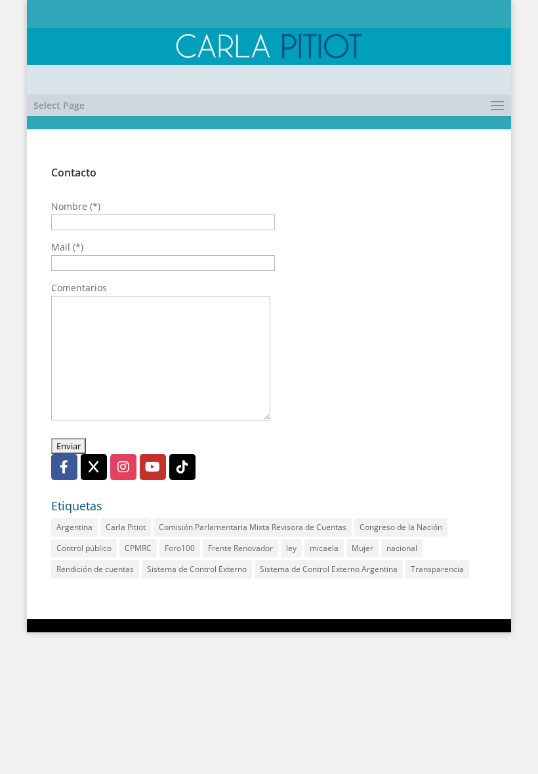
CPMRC (138, 548)
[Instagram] (123, 467)
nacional (401, 548)
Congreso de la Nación (401, 527)
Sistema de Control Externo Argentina (329, 569)
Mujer (362, 548)
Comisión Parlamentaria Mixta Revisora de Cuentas (252, 527)
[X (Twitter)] (94, 467)
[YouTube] (153, 467)
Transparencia (437, 569)
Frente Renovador (240, 548)
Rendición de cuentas (95, 569)
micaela (324, 548)
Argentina (74, 527)
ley (291, 548)
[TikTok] (182, 467)
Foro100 (180, 548)
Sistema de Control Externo (197, 569)
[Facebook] (64, 467)
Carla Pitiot (126, 527)
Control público (84, 548)
